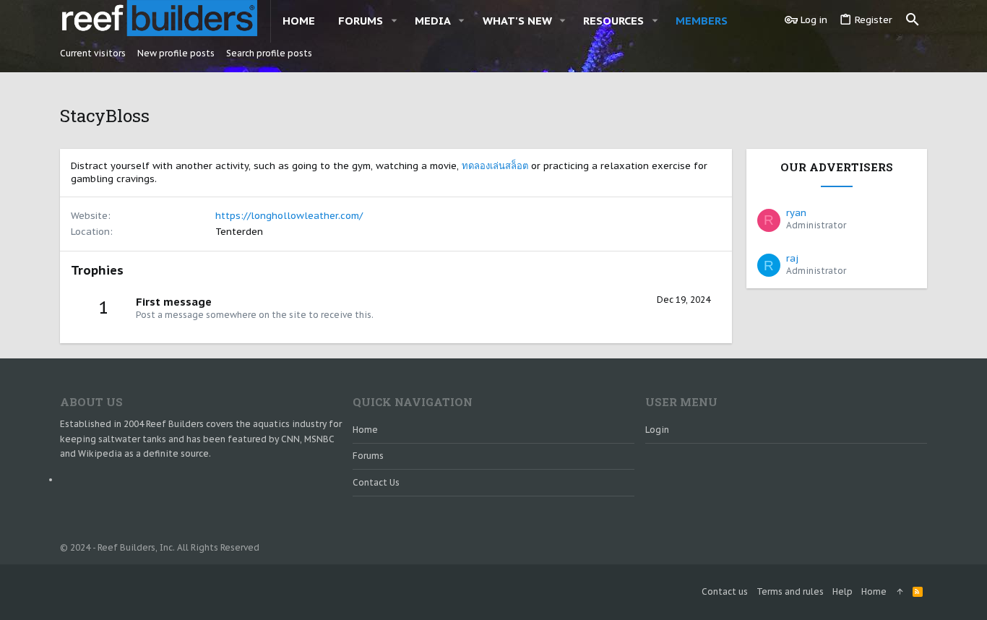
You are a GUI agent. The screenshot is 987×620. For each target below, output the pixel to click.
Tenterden (239, 231)
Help (842, 591)
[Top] (899, 592)
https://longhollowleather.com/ (289, 216)
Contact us (376, 482)
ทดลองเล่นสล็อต (495, 166)
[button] (393, 21)
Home (365, 429)
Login (657, 429)
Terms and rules (790, 591)
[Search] (912, 20)
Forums (368, 455)
